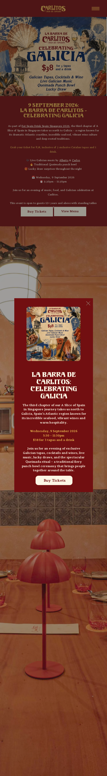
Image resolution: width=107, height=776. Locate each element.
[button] (88, 303)
